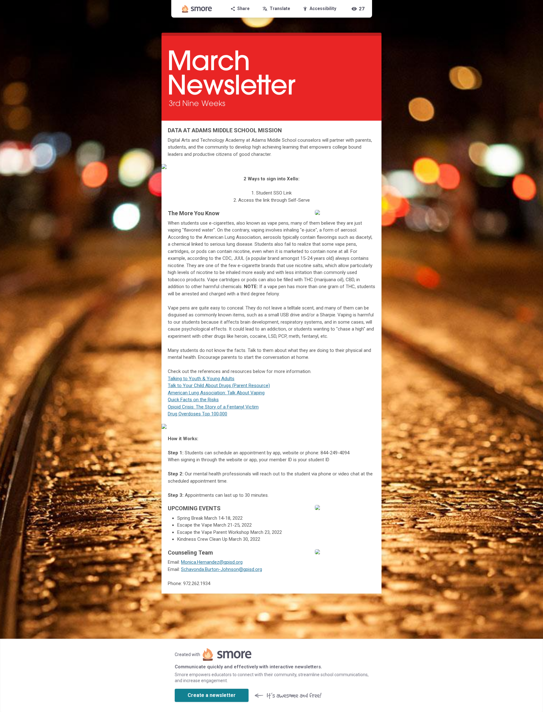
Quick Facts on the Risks (193, 400)
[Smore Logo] (197, 9)
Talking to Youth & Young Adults (201, 378)
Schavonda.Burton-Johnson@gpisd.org (221, 569)
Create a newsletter (212, 695)
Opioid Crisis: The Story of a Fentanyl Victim (213, 407)
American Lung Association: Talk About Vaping (216, 393)
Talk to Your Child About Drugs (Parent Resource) (219, 385)
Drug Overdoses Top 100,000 (197, 414)
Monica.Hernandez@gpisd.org (212, 562)
